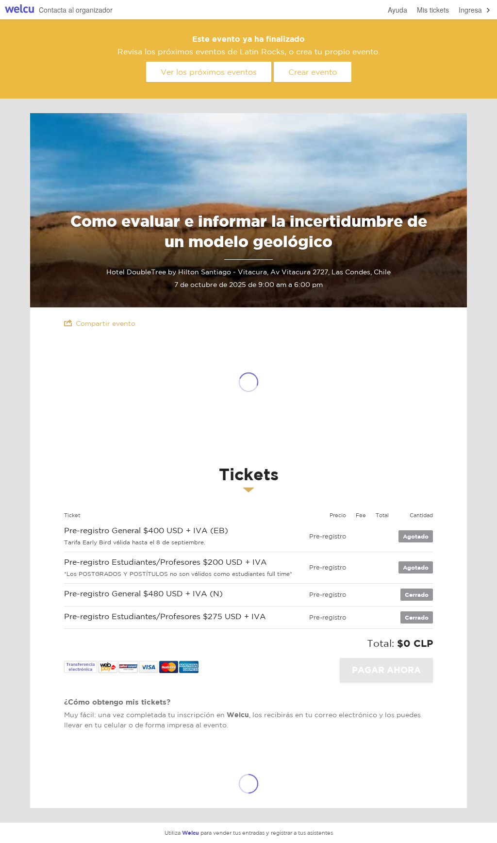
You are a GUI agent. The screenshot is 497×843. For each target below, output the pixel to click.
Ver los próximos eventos (209, 71)
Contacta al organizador (76, 10)
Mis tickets (433, 10)
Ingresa (470, 10)
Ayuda (397, 10)
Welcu (19, 10)
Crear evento (312, 71)
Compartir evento (105, 323)
